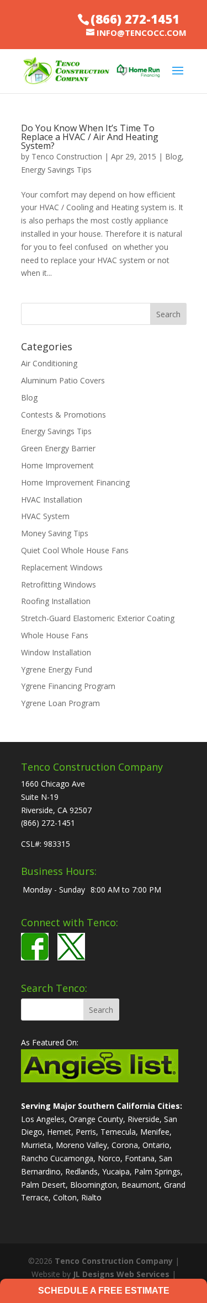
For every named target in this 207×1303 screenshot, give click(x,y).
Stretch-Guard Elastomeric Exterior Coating (97, 618)
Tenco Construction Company (114, 1261)
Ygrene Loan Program (60, 703)
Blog (173, 156)
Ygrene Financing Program (68, 686)
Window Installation (56, 652)
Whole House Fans (54, 635)
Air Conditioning (49, 363)
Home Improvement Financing (75, 482)
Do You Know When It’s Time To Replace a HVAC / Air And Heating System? (89, 137)
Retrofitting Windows (58, 584)
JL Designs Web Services (121, 1274)
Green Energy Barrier (58, 448)
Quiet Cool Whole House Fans (75, 550)
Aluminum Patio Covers (63, 380)
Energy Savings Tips (56, 169)
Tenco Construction (66, 156)
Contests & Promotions (63, 414)
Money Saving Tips (54, 533)
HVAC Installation (51, 499)
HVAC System (45, 516)
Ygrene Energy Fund (56, 669)
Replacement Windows (62, 567)
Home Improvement (57, 465)
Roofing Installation (56, 601)
